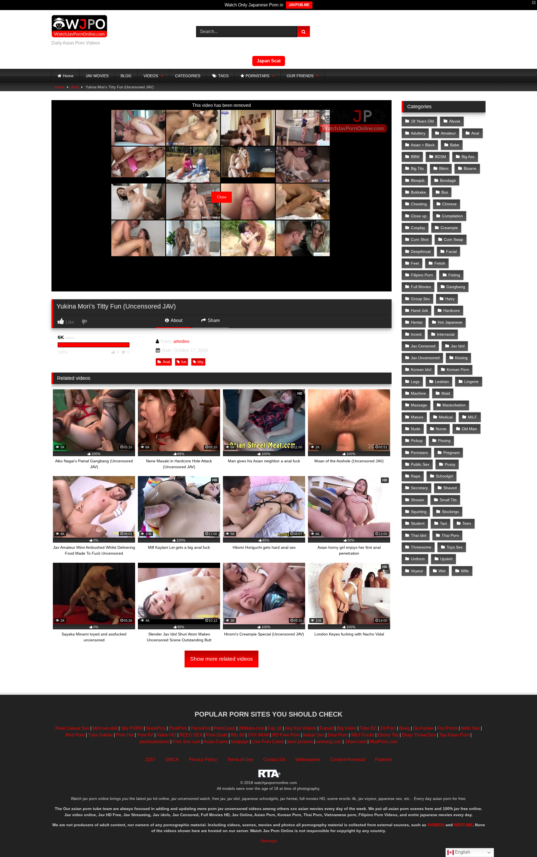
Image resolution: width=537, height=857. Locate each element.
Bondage (448, 180)
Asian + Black (423, 145)
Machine (418, 393)
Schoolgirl (444, 476)
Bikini (443, 168)
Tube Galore (100, 735)
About (176, 320)
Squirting (419, 511)
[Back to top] (520, 840)
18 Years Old (422, 121)
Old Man (469, 429)
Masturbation (454, 405)
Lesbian (442, 381)
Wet (442, 571)
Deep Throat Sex (419, 735)
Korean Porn (458, 369)
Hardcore (451, 310)
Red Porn (75, 735)
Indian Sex (313, 735)
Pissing (444, 440)
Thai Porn (450, 535)
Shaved (450, 488)
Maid (445, 393)
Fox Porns (447, 728)
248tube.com (251, 728)
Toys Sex (455, 547)
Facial (451, 251)
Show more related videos (221, 659)
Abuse (454, 121)
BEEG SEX (191, 735)
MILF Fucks (362, 735)
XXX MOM (258, 735)
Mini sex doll (105, 728)
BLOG (126, 76)
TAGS (223, 76)
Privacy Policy (203, 759)
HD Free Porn (286, 735)
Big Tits (417, 168)
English (462, 852)
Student (418, 523)
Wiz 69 (237, 735)
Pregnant (451, 452)
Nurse (441, 429)
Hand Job (419, 310)
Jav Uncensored (425, 357)
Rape (415, 476)
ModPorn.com (383, 741)
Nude (415, 429)
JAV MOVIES (97, 76)
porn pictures (300, 741)
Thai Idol (418, 535)
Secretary (419, 488)
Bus (444, 192)
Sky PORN (132, 728)
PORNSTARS (257, 76)
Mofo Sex (470, 728)
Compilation (452, 216)
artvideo (181, 341)
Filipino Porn (422, 275)
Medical (446, 417)
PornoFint (200, 728)
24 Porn (388, 728)
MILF (472, 417)
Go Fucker (423, 728)
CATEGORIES (187, 76)
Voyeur (417, 571)
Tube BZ (368, 728)
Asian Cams (215, 741)
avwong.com (329, 741)
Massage (419, 405)
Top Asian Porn (454, 735)
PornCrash (224, 728)
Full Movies (421, 286)
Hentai (416, 322)
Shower (417, 500)
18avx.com (356, 741)
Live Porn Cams (268, 741)
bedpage (240, 741)
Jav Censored (423, 346)
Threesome (421, 547)
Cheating (419, 204)
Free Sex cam (186, 741)
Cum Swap (453, 239)
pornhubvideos (155, 741)
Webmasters (307, 759)
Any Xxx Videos (300, 728)
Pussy (450, 464)
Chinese (449, 204)
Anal (75, 87)
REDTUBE (463, 825)
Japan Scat (269, 60)
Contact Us (274, 759)
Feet (415, 263)
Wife (465, 571)
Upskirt (446, 559)
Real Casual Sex (72, 728)
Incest (416, 334)
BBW (415, 156)
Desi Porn (338, 735)
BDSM (440, 156)
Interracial (445, 334)
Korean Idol (421, 369)
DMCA (172, 759)
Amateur (448, 133)
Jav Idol (458, 346)
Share (213, 320)
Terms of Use (240, 759)
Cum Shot (419, 239)
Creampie (449, 227)
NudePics (156, 728)
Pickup (417, 440)
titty (200, 362)
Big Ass (467, 156)
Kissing (461, 357)
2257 (150, 759)
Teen (466, 523)
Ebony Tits (388, 735)
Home (68, 76)
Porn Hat (125, 735)
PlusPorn (178, 728)
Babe (454, 145)
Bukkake (418, 192)
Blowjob (418, 180)
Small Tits (448, 500)
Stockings (450, 511)
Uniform (418, 559)
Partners (383, 759)
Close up (419, 216)
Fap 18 (275, 728)
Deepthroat (421, 251)
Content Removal (347, 759)
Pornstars (419, 452)
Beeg (404, 728)
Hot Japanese (450, 322)
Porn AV (145, 735)
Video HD (166, 735)
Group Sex (420, 298)
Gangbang (455, 286)
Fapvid (326, 728)
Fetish (439, 263)
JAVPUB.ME (299, 5)
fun (183, 362)
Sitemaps (268, 841)
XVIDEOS (435, 825)
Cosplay (418, 227)
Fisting (454, 275)
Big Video (346, 728)
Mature (417, 417)
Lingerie (471, 381)
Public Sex (420, 464)
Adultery (418, 133)
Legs (415, 381)
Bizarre (470, 168)
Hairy (449, 298)
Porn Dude (216, 735)
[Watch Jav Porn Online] (79, 27)
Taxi (443, 523)
